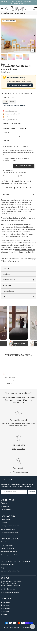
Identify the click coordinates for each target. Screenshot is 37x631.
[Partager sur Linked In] (24, 188)
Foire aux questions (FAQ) (9, 555)
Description (6, 194)
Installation (6, 274)
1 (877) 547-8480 (18, 449)
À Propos (4, 503)
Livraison (6, 268)
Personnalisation (8, 291)
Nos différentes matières (9, 552)
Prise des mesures (7, 545)
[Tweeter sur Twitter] (18, 188)
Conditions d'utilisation (8, 529)
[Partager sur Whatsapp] (27, 188)
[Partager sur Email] (30, 188)
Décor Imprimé (6, 64)
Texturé (12, 102)
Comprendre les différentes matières (13, 105)
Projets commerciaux (7, 568)
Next (34, 35)
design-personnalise (9, 381)
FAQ (21, 176)
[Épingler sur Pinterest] (21, 188)
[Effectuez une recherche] (7, 8)
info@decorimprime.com (18, 472)
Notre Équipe (5, 506)
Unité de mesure (9, 128)
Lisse (5, 102)
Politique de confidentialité (9, 532)
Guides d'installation (7, 548)
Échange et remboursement (10, 526)
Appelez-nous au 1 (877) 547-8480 (15, 172)
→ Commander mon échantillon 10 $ (20, 85)
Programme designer (7, 565)
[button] (6, 69)
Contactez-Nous (6, 510)
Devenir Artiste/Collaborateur (10, 571)
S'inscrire (32, 492)
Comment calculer (9, 279)
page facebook (24, 424)
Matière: (9, 98)
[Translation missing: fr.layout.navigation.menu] (2, 8)
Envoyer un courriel (10, 176)
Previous (2, 35)
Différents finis (7, 285)
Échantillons (5, 542)
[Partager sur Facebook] (14, 188)
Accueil (3, 13)
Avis (4, 296)
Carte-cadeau (5, 519)
